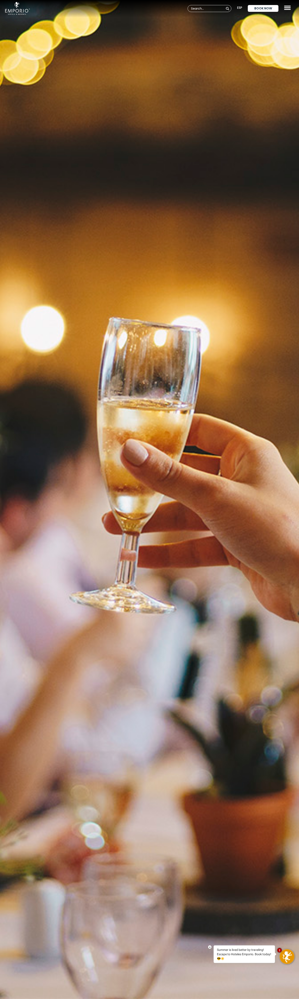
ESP (239, 7)
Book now (263, 8)
